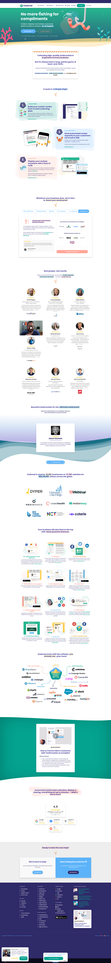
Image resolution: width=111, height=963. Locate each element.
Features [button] (41, 5)
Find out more (32, 119)
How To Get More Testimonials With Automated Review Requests (84, 902)
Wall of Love (60, 5)
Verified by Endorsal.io (55, 812)
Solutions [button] (51, 5)
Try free (80, 5)
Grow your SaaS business (72, 237)
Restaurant (84, 211)
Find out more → (38, 561)
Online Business (41, 211)
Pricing (68, 5)
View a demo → (55, 640)
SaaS (52, 211)
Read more (55, 309)
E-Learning (73, 211)
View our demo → (81, 587)
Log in (89, 5)
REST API (35, 171)
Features (40, 884)
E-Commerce (62, 211)
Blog (74, 5)
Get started (73, 870)
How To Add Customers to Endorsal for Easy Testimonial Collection (85, 896)
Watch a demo (45, 31)
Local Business (29, 211)
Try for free (27, 31)
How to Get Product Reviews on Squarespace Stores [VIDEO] (84, 889)
